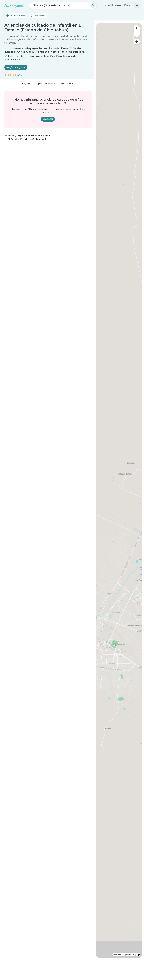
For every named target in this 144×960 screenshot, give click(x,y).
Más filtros (39, 15)
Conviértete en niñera (117, 5)
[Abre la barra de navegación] (137, 5)
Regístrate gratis (15, 67)
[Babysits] (13, 5)
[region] (119, 490)
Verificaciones (17, 15)
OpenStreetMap (130, 954)
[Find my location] (137, 41)
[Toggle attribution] (138, 954)
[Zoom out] (137, 34)
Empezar (48, 119)
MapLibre (117, 954)
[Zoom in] (137, 28)
